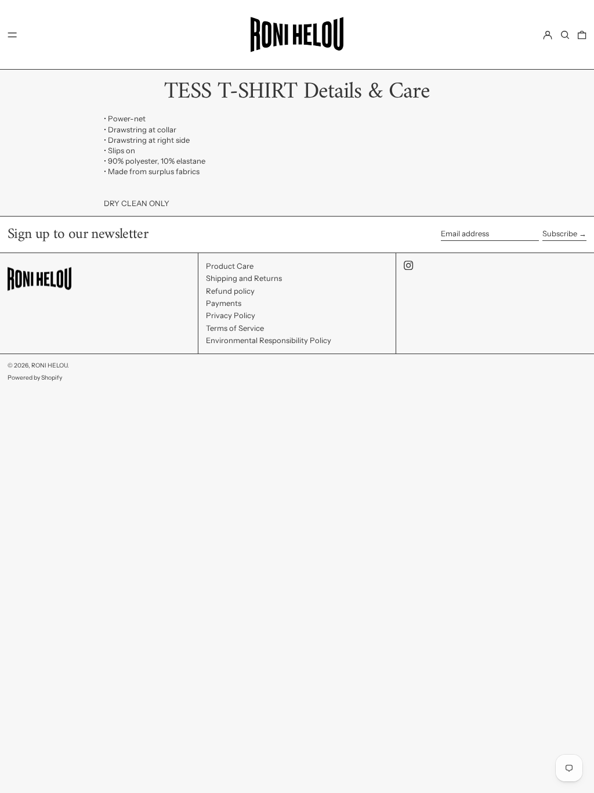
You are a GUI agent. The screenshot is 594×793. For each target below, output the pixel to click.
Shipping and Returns (244, 278)
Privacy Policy (230, 315)
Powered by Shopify (35, 377)
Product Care (229, 266)
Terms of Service (235, 328)
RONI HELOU (49, 365)
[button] (565, 34)
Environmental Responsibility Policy (268, 340)
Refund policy (230, 290)
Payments (223, 303)
